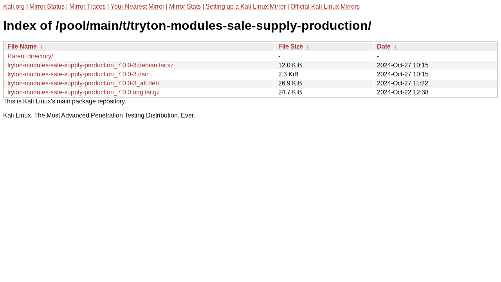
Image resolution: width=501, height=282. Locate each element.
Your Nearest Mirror (137, 6)
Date (384, 46)
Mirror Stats (185, 6)
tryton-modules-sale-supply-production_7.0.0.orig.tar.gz (83, 92)
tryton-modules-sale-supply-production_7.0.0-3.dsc (77, 74)
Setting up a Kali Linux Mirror (245, 6)
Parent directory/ (30, 56)
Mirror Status (47, 6)
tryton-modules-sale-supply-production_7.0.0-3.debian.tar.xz (90, 65)
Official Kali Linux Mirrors (325, 6)
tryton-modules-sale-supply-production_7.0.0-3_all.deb (83, 83)
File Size (290, 46)
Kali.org (14, 6)
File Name (22, 46)
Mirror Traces (87, 6)
